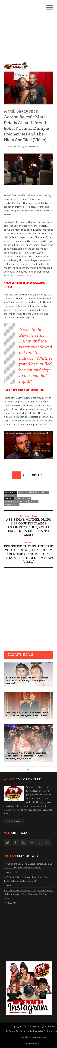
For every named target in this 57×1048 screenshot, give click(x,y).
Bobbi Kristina (22, 498)
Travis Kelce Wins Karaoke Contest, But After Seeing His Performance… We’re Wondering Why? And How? (28, 894)
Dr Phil (33, 502)
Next (35, 475)
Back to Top (27, 769)
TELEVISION (10, 495)
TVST (28, 275)
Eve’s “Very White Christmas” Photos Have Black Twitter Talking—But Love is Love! (26, 879)
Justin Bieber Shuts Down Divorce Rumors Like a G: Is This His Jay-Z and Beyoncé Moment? (28, 865)
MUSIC (45, 492)
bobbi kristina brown (16, 502)
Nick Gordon (11, 505)
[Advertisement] (28, 30)
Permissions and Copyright (33, 1037)
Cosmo (8, 146)
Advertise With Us (33, 1043)
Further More (14, 821)
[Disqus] (28, 610)
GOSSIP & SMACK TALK (29, 492)
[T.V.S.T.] (16, 66)
